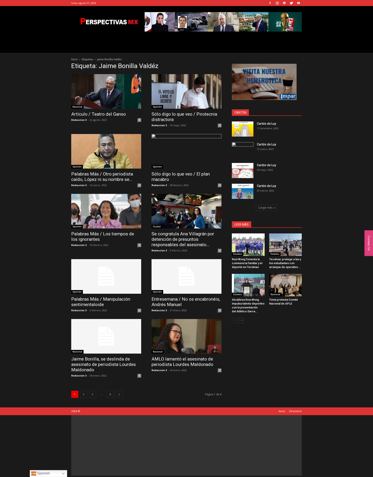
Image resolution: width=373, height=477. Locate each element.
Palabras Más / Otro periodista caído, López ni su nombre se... (102, 176)
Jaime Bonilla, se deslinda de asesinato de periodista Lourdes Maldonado (103, 364)
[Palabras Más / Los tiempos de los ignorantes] (106, 211)
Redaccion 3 (79, 119)
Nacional (77, 106)
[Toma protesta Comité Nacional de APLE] (285, 285)
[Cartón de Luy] (242, 129)
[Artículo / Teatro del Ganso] (106, 91)
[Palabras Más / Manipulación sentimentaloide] (106, 276)
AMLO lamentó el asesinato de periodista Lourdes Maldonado (183, 361)
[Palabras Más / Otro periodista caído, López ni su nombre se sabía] (106, 151)
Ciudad (157, 226)
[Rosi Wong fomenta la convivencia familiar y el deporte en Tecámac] (248, 244)
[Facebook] (270, 3)
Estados (237, 253)
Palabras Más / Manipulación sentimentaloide (100, 302)
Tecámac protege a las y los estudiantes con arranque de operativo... (285, 263)
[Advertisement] (186, 445)
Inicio (74, 59)
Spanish (43, 473)
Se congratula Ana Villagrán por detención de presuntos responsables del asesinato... (183, 239)
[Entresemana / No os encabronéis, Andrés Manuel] (186, 276)
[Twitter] (291, 3)
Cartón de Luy (266, 123)
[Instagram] (277, 3)
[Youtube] (298, 3)
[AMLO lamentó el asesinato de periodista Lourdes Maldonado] (186, 336)
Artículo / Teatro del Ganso (99, 114)
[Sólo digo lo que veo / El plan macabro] (186, 151)
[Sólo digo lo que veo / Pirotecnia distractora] (186, 91)
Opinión (157, 106)
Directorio (295, 411)
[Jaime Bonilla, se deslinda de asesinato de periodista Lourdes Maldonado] (106, 336)
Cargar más (265, 207)
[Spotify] (284, 3)
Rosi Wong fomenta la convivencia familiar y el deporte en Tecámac (247, 263)
